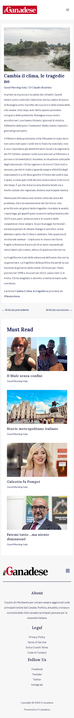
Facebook (37, 669)
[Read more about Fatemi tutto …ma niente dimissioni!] (37, 512)
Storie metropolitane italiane (32, 428)
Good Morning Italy (15, 87)
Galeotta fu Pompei (23, 481)
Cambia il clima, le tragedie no (32, 291)
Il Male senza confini (24, 376)
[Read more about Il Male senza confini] (37, 353)
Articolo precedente (15, 309)
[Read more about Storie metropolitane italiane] (37, 406)
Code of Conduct (37, 652)
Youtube (37, 674)
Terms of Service (37, 642)
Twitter (37, 679)
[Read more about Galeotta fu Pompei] (37, 459)
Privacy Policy (37, 637)
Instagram (37, 684)
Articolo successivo (59, 309)
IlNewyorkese (12, 296)
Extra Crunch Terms (37, 647)
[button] (67, 571)
